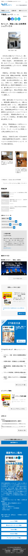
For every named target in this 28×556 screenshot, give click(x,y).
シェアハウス (16, 224)
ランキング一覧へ (21, 384)
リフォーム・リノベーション (8, 221)
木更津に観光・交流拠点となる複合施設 (15, 362)
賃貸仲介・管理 (5, 218)
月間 (15, 349)
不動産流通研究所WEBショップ (19, 549)
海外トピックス (23, 10)
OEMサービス (15, 550)
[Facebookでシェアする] (12, 19)
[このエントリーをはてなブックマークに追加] (19, 18)
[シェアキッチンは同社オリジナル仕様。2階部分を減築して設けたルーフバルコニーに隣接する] (21, 166)
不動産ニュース (5, 10)
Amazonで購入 (14, 533)
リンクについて (19, 552)
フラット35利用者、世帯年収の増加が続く (15, 373)
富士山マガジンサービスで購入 (14, 525)
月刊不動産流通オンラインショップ (12, 426)
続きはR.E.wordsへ (7, 248)
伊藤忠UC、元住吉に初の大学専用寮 (11, 179)
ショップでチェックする (18, 408)
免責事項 (22, 550)
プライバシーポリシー (10, 552)
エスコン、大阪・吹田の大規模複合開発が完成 (15, 356)
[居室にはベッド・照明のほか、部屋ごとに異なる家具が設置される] (7, 159)
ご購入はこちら (21, 313)
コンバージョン (5, 224)
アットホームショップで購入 (14, 537)
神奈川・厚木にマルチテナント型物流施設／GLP (15, 379)
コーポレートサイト (7, 549)
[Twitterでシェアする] (9, 18)
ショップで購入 (14, 521)
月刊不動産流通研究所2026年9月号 (9, 423)
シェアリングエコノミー (7, 227)
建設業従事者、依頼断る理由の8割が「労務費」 (15, 367)
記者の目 (14, 10)
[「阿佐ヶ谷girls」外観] (14, 48)
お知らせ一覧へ (22, 430)
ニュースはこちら (17, 278)
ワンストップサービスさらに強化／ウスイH (14, 183)
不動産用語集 (7, 550)
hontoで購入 (14, 529)
